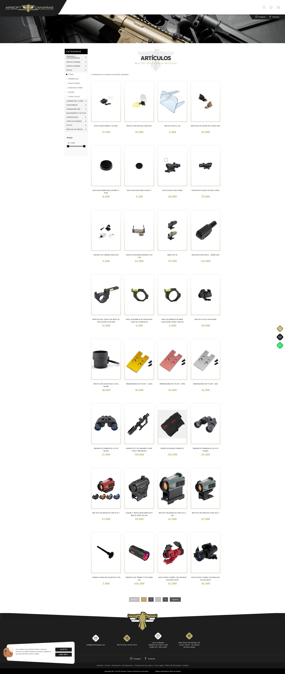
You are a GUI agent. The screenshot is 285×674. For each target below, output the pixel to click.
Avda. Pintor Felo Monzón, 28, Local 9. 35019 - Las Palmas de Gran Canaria (189, 645)
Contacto (100, 665)
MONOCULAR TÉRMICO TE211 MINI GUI (139, 578)
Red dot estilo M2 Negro (205, 319)
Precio (69, 137)
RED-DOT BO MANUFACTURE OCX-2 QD (172, 514)
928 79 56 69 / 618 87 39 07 (127, 645)
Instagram (262, 17)
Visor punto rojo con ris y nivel (205, 190)
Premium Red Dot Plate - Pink (172, 384)
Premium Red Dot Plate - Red (205, 384)
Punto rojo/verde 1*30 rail (106, 126)
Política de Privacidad (173, 665)
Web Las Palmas (175, 671)
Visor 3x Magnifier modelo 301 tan (139, 256)
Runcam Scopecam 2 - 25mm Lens (205, 255)
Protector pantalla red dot (139, 126)
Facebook (275, 17)
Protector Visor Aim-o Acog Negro (106, 385)
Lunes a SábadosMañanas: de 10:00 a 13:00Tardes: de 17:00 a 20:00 (158, 645)
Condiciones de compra (144, 665)
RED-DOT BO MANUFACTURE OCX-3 (205, 513)
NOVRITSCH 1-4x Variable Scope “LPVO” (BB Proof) (139, 449)
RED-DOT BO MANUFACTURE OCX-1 (106, 513)
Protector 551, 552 (172, 126)
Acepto (63, 649)
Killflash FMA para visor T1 (139, 190)
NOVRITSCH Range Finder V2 (172, 448)
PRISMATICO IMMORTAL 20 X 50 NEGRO (205, 449)
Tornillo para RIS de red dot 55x (106, 577)
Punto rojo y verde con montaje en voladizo (205, 578)
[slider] (68, 146)
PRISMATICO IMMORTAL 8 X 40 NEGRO (106, 449)
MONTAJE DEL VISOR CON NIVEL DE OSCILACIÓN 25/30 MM (106, 320)
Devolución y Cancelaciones (122, 665)
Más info (63, 654)
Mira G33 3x (172, 255)
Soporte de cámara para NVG (106, 255)
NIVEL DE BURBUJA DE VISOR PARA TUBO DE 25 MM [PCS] (139, 320)
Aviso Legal (159, 665)
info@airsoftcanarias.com (96, 645)
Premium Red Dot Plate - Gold (139, 384)
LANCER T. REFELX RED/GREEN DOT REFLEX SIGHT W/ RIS (139, 514)
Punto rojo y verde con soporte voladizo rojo (172, 578)
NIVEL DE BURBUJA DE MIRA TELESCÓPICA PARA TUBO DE (172, 320)
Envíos (107, 665)
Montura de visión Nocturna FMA (205, 126)
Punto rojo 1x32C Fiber (172, 190)
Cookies (186, 665)
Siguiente (175, 599)
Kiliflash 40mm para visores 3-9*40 (106, 191)
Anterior (134, 599)
